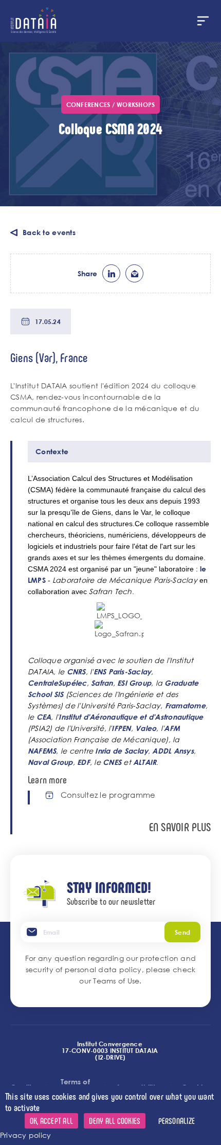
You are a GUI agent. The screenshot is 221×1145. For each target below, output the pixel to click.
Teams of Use (116, 981)
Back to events (49, 232)
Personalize (176, 1120)
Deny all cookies (114, 1120)
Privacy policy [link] (25, 1135)
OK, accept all (51, 1120)
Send (182, 932)
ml (134, 273)
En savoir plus (180, 827)
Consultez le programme (108, 795)
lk (111, 273)
